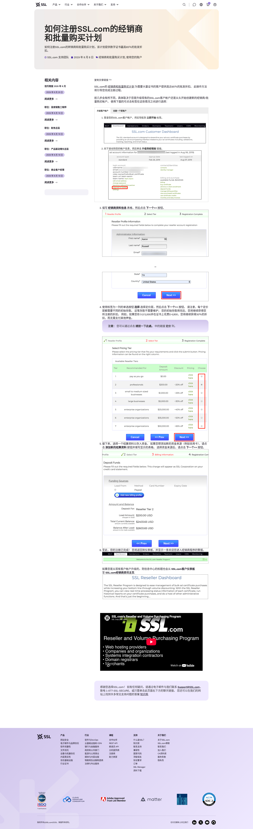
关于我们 (162, 735)
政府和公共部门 (92, 750)
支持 (135, 735)
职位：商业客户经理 (54, 169)
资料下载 (137, 770)
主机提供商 (114, 750)
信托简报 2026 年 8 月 (55, 86)
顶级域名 (137, 757)
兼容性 (136, 750)
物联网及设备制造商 (94, 760)
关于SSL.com (164, 740)
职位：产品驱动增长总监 (57, 149)
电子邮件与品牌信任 (69, 743)
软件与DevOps (91, 740)
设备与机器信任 (67, 753)
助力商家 (113, 757)
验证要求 (137, 760)
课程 (111, 735)
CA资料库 (162, 753)
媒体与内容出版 (92, 757)
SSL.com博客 (164, 743)
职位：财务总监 (52, 128)
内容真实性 (65, 757)
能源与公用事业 (92, 753)
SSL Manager (139, 767)
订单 (135, 763)
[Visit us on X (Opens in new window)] (201, 822)
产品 (62, 735)
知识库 (136, 743)
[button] (56, 4)
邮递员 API (114, 746)
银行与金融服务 (92, 746)
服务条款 (162, 757)
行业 (87, 735)
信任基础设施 (66, 760)
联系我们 (162, 746)
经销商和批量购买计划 (112, 57)
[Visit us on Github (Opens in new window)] (213, 822)
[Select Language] (201, 4)
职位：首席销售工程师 (55, 107)
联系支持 (137, 746)
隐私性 (161, 760)
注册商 (112, 753)
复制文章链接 (101, 79)
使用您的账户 (134, 57)
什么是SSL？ (139, 740)
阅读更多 (49, 99)
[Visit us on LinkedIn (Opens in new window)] (194, 822)
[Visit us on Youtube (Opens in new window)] (207, 822)
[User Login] (215, 4)
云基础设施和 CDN (93, 743)
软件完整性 (65, 746)
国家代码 (137, 753)
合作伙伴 (113, 740)
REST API (113, 743)
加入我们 (162, 750)
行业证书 (64, 763)
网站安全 (64, 740)
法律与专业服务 (92, 763)
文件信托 (64, 750)
